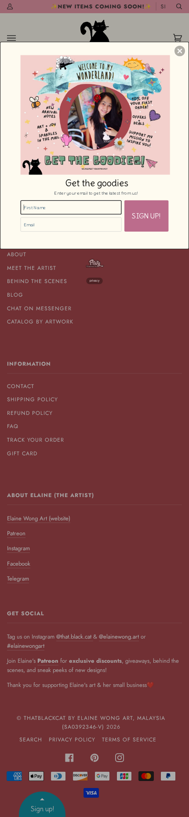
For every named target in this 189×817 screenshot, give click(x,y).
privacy (94, 281)
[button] (179, 51)
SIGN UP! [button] (146, 215)
